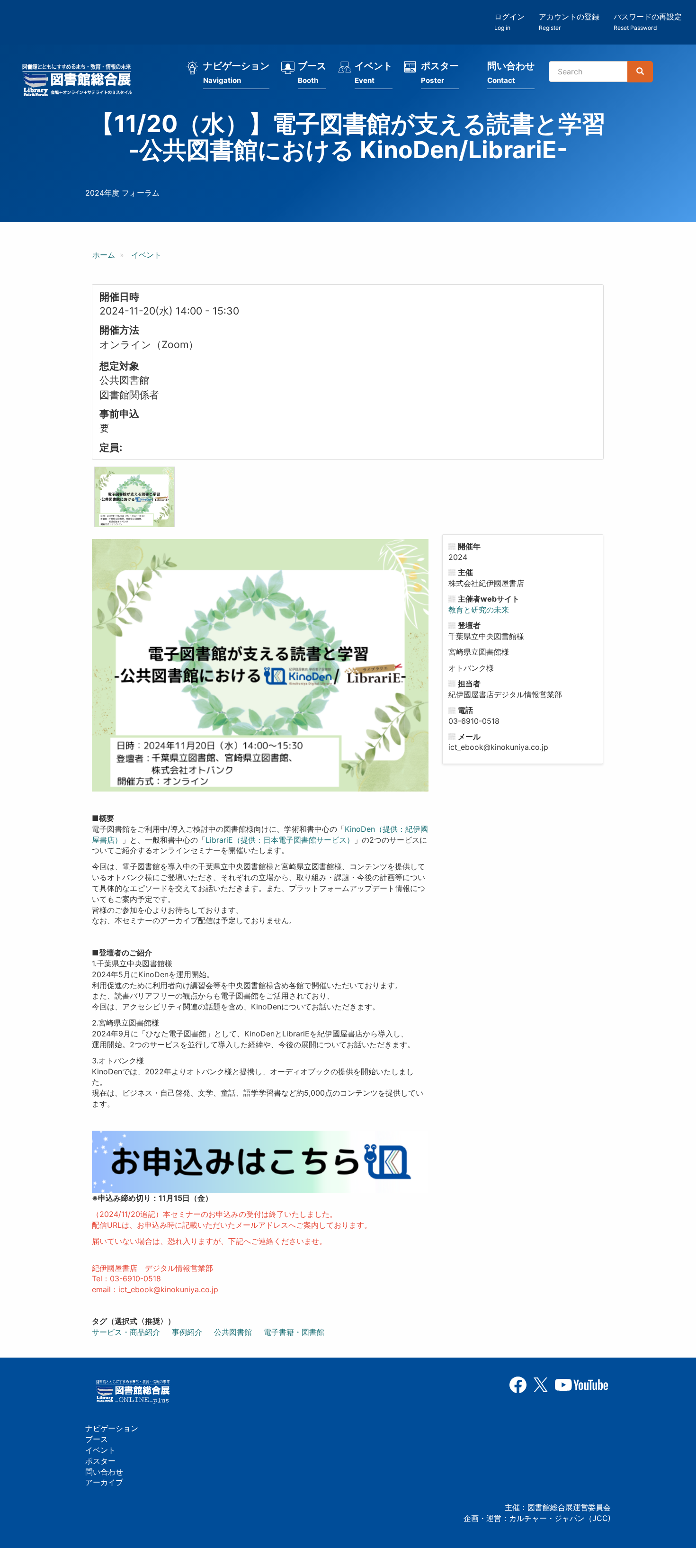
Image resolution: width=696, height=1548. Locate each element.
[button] (134, 497)
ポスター (440, 72)
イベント (374, 72)
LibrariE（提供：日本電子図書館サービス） (279, 840)
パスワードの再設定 (648, 21)
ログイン (509, 21)
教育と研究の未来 (478, 609)
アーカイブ (104, 1482)
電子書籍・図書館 (294, 1332)
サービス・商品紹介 (126, 1332)
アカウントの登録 (569, 21)
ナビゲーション (236, 72)
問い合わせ (511, 72)
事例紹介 (187, 1332)
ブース (312, 72)
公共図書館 (233, 1332)
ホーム (103, 255)
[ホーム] (80, 81)
